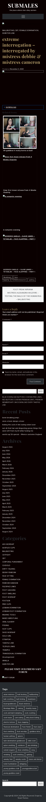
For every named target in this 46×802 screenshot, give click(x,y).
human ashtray (9, 736)
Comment (7, 319)
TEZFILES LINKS (8, 646)
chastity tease (31, 708)
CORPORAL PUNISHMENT (12, 562)
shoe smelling (23, 750)
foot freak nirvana (23, 289)
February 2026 (8, 468)
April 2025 (6, 503)
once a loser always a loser (13, 421)
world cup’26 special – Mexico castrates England (22, 434)
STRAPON (6, 639)
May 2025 (6, 500)
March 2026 (7, 465)
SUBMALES (23, 5)
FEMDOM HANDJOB (10, 583)
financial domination (11, 727)
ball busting (22, 694)
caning (20, 708)
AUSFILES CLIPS (8, 548)
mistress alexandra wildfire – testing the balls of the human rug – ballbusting (23, 296)
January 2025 (7, 514)
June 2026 (6, 454)
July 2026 (6, 450)
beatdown (7, 277)
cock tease (8, 717)
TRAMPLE (6, 650)
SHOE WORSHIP (8, 632)
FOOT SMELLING (9, 594)
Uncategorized (8, 657)
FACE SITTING (8, 576)
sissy (33, 750)
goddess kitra (35, 731)
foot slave (38, 727)
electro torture (9, 722)
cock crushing (30, 713)
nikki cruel (32, 741)
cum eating (19, 717)
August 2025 (7, 489)
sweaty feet (8, 759)
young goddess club (11, 768)
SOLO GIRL (6, 636)
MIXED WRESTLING (10, 618)
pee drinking (32, 745)
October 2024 (8, 525)
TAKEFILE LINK (8, 643)
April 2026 (6, 461)
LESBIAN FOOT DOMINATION (14, 611)
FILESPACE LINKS (9, 586)
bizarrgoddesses (10, 704)
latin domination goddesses (14, 741)
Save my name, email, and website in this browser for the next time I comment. (21, 373)
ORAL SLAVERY (8, 622)
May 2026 (6, 458)
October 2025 (8, 482)
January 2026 (7, 472)
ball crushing (9, 699)
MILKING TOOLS (9, 615)
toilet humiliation (10, 764)
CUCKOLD (6, 565)
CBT (16, 30)
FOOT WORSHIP (9, 597)
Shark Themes (23, 798)
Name (5, 345)
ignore (20, 736)
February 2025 (8, 510)
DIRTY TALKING (8, 569)
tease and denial (35, 759)
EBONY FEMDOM (9, 572)
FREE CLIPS (6, 604)
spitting (31, 280)
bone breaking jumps (10, 418)
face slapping (10, 278)
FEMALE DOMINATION (28, 30)
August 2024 (7, 532)
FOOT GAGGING (9, 590)
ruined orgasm (9, 750)
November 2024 (8, 521)
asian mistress (9, 694)
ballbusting (33, 694)
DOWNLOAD (11, 107)
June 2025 (6, 496)
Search (5, 388)
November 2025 (8, 479)
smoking (7, 754)
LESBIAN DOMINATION (11, 608)
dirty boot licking (32, 717)
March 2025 (7, 507)
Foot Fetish (26, 727)
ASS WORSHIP (8, 544)
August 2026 (7, 447)
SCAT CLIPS (7, 629)
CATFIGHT (6, 555)
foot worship (22, 731)
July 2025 (6, 493)
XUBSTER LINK (8, 33)
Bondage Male (9, 708)
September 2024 (9, 528)
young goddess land (11, 773)
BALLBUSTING (8, 30)
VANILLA (5, 661)
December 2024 (8, 517)
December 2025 (8, 475)
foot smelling (9, 731)
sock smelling (18, 754)
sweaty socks (21, 759)
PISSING (5, 625)
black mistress (24, 704)
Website (5, 362)
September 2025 (9, 486)
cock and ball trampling (13, 713)
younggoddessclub (29, 768)
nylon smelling (9, 745)
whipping (23, 764)
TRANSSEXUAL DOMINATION (14, 653)
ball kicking (20, 699)
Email (5, 354)
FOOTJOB (6, 601)
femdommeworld (19, 280)
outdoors (21, 745)
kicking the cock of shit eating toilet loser (19, 425)
